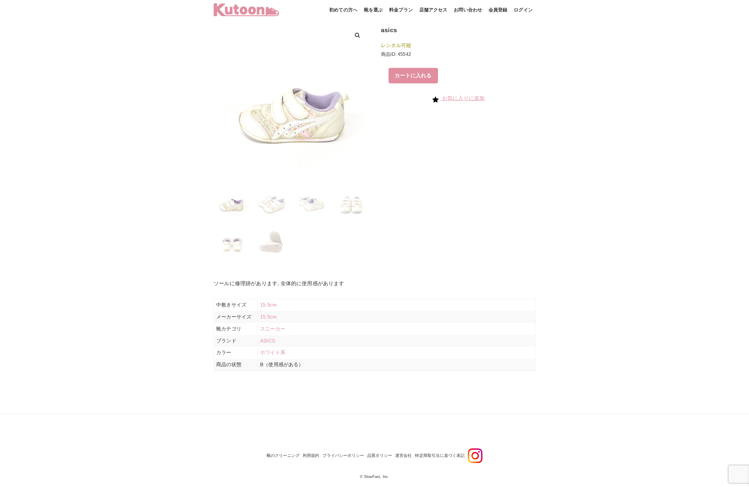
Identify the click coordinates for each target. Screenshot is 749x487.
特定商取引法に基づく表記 (440, 455)
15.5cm (268, 305)
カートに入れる (413, 75)
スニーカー (272, 329)
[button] (357, 35)
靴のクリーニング (283, 455)
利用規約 (311, 455)
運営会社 (403, 455)
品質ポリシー (379, 455)
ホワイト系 (272, 352)
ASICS (267, 341)
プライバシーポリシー (343, 455)
